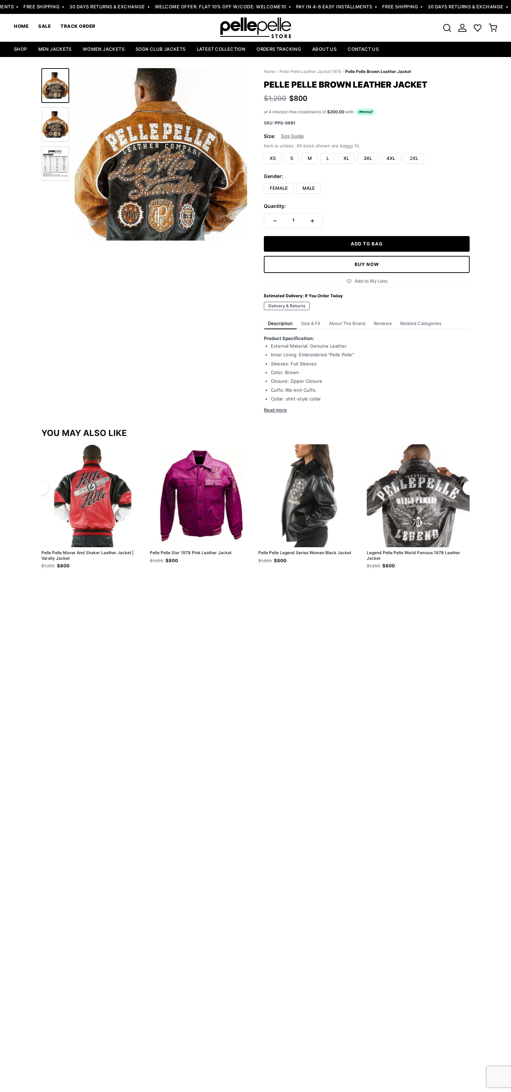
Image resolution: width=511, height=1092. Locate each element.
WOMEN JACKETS (103, 49)
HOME (21, 26)
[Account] (462, 28)
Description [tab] (280, 323)
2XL (414, 158)
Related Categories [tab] (420, 323)
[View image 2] (55, 124)
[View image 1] (55, 85)
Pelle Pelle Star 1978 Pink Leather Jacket (191, 552)
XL (346, 158)
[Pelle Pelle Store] (255, 27)
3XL (368, 158)
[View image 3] (55, 163)
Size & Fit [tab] (311, 323)
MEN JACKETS (55, 49)
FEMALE (279, 188)
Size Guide (292, 136)
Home (269, 71)
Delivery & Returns (286, 305)
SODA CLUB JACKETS (161, 49)
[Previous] (41, 488)
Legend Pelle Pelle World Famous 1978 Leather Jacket (413, 555)
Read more (275, 410)
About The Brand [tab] (347, 323)
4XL (391, 158)
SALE (44, 26)
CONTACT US (363, 49)
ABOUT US (324, 49)
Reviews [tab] (383, 323)
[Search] (447, 28)
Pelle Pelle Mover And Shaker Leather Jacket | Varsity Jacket (87, 555)
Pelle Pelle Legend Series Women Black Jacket (304, 552)
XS (273, 158)
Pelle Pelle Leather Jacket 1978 (310, 71)
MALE (308, 188)
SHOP (20, 49)
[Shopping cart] (493, 28)
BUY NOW (367, 264)
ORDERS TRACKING (279, 49)
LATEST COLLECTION (221, 49)
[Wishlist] (477, 28)
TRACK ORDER (78, 26)
